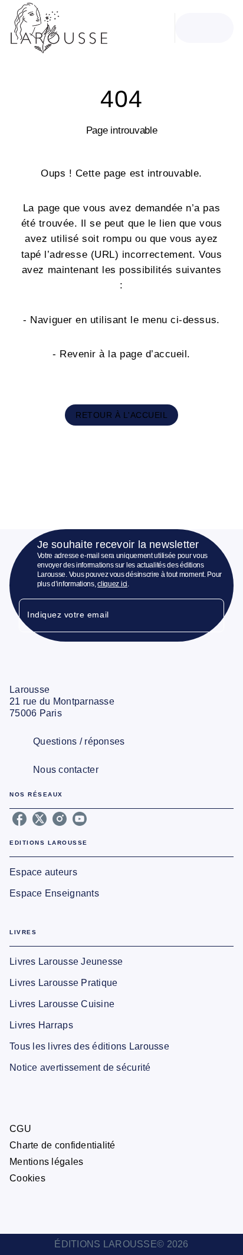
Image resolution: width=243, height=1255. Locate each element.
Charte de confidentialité (62, 1145)
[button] (121, 415)
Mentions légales (46, 1162)
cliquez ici (112, 584)
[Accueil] (59, 28)
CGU (20, 1129)
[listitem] (19, 819)
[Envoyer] (210, 615)
